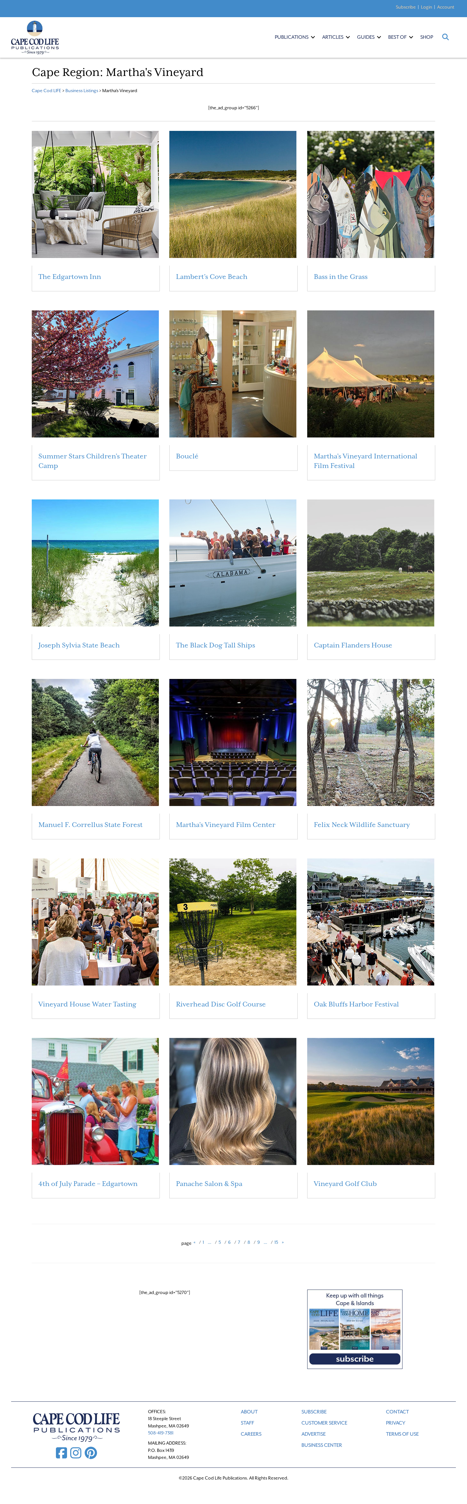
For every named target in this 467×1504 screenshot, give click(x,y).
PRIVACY (395, 1423)
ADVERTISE (313, 1434)
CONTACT (397, 1412)
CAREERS (251, 1434)
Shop (426, 37)
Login (426, 7)
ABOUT (249, 1412)
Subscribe (406, 7)
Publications (291, 37)
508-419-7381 (160, 1432)
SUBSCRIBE (314, 1412)
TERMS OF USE (402, 1434)
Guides (366, 37)
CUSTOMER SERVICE (324, 1423)
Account (445, 7)
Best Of (397, 37)
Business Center (321, 1445)
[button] (312, 37)
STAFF (247, 1423)
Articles (332, 37)
